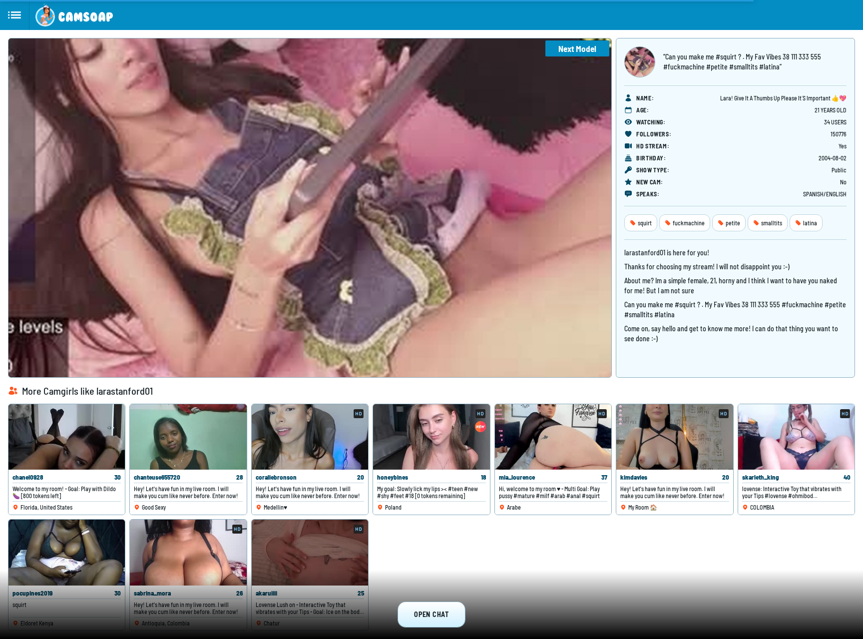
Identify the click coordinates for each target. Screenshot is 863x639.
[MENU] (14, 15)
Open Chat (431, 614)
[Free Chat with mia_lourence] (553, 437)
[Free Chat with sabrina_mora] (188, 552)
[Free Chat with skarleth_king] (796, 437)
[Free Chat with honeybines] (431, 437)
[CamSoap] (74, 14)
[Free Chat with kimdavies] (674, 437)
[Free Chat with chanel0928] (66, 437)
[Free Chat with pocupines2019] (66, 552)
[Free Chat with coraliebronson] (310, 437)
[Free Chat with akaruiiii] (310, 552)
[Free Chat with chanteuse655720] (188, 437)
